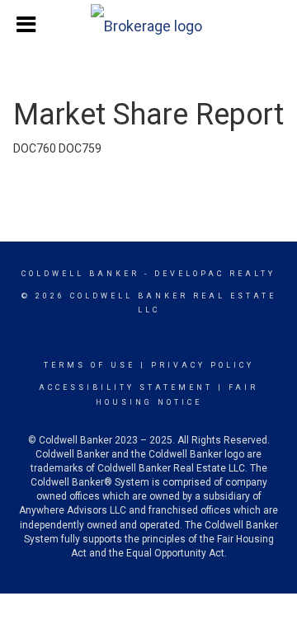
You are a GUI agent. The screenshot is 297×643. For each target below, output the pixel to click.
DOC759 (80, 148)
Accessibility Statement (126, 387)
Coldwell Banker (80, 274)
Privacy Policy (202, 365)
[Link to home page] (148, 22)
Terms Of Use (89, 365)
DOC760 (34, 148)
